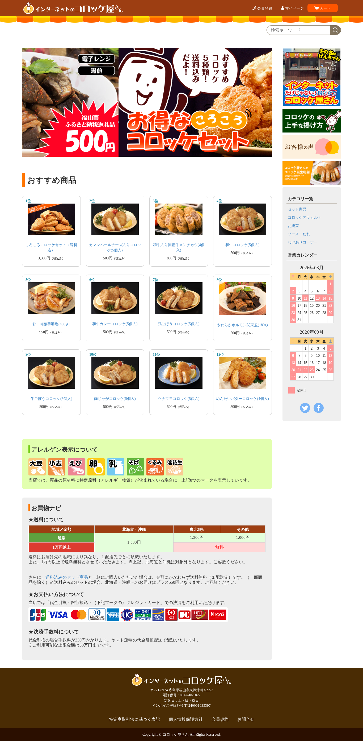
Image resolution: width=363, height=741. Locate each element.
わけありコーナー (303, 242)
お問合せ (245, 719)
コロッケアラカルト (304, 218)
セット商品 (297, 209)
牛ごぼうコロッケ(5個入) (51, 399)
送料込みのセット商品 (66, 577)
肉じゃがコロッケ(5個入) (115, 399)
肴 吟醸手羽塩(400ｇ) (51, 324)
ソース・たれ (299, 234)
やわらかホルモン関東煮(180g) (242, 325)
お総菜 (293, 226)
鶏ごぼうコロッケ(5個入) (179, 324)
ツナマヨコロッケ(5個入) (179, 399)
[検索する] (335, 30)
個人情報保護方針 (186, 719)
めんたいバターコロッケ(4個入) (242, 399)
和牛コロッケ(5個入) (242, 245)
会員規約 (220, 719)
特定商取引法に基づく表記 (134, 719)
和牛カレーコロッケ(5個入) (115, 324)
